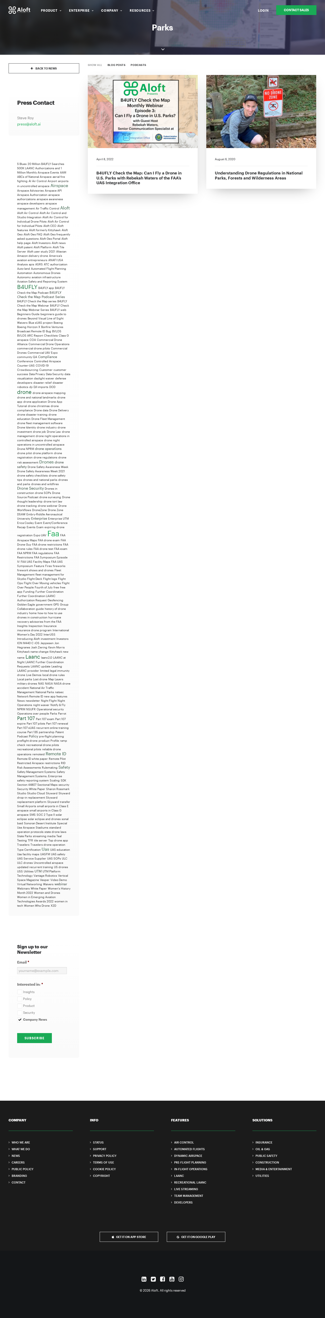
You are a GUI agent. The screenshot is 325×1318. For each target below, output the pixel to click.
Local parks (24, 679)
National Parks (44, 692)
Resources (140, 10)
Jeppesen (47, 643)
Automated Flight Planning (48, 268)
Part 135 (32, 732)
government (44, 604)
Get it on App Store (131, 1236)
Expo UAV (40, 535)
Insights (22, 625)
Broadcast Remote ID (31, 331)
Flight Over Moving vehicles (42, 583)
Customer (46, 369)
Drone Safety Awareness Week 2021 (41, 471)
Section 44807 (26, 784)
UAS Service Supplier (31, 858)
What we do (21, 1149)
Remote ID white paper (32, 758)
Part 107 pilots (36, 723)
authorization (58, 264)
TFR (30, 840)
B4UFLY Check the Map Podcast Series (41, 294)
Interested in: (30, 984)
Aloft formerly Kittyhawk (45, 230)
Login (263, 10)
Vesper (44, 879)
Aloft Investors (41, 242)
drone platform (43, 453)
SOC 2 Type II (46, 814)
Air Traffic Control (47, 208)
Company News (35, 1019)
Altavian (61, 251)
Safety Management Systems (36, 771)
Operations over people (33, 713)
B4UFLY (27, 286)
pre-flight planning (51, 736)
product (44, 740)
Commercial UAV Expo (43, 352)
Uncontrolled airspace (48, 862)
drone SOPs (43, 492)
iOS (36, 643)
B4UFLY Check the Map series (36, 301)
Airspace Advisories (30, 190)
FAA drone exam (49, 540)
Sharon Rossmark (57, 789)
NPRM (21, 709)
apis (31, 264)
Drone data (41, 410)
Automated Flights (189, 1149)
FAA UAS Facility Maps (35, 561)
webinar (60, 884)
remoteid (38, 754)
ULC (64, 858)
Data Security (55, 374)
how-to (42, 613)
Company (109, 10)
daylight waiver (44, 378)
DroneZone (39, 510)
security (64, 784)
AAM (63, 172)
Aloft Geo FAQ (33, 234)
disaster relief (42, 382)
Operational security (50, 709)
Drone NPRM (25, 448)
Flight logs (50, 578)
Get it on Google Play (198, 1236)
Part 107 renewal (57, 723)
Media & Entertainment (274, 1169)
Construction (267, 1162)
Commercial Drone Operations (49, 344)
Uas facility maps (28, 854)
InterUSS (49, 634)
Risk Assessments (29, 767)
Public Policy (23, 1169)
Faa (53, 533)
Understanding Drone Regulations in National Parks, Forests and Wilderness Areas (259, 175)
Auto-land (23, 268)
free (56, 587)
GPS (56, 604)
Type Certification (29, 849)
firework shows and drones (35, 570)
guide (40, 608)
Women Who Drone (37, 905)
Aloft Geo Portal (50, 238)
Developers (183, 1202)
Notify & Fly (57, 704)
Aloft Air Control (28, 212)
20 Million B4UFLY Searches (46, 163)
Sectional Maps (47, 784)
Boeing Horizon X (28, 326)
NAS (41, 683)
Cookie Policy (104, 1169)
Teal (59, 836)
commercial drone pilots (33, 348)
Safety (64, 767)
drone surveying (50, 497)
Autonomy (24, 277)
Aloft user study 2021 (41, 251)
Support (99, 1149)
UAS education (60, 849)
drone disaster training (32, 414)
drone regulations (45, 457)
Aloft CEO (49, 225)
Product (49, 10)
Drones (46, 461)
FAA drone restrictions (47, 544)
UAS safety (58, 854)
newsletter (33, 700)
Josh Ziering (39, 647)
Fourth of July (44, 587)
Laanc (32, 656)
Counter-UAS (26, 365)
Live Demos (33, 674)
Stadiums (42, 827)
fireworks (59, 565)
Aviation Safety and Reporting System (42, 281)
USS (20, 871)
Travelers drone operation (47, 844)
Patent (59, 732)
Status (98, 1142)
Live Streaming (186, 1189)
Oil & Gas (263, 1149)
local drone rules (53, 674)
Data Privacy (37, 374)
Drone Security (30, 488)
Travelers (23, 844)
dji (31, 386)
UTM (38, 871)
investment (48, 638)
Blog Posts (117, 64)
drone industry (47, 427)
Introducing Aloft (28, 638)
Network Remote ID (30, 696)
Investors (62, 638)
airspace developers (30, 203)
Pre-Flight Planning (190, 1162)
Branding (19, 1175)
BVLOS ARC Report (30, 335)
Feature (39, 565)
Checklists (51, 335)
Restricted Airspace (30, 763)
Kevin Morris (56, 647)
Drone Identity (26, 427)
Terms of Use (103, 1162)
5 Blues (22, 163)
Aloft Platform (43, 247)
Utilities (29, 871)
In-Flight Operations (190, 1169)
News (21, 700)
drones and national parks (40, 479)
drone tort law (53, 501)
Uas (45, 849)
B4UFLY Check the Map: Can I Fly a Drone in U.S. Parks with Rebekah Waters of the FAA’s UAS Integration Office (139, 177)
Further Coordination (49, 591)
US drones (61, 867)
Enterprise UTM (58, 518)
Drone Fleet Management (48, 418)
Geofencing (55, 600)
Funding (28, 591)
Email (23, 962)
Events (31, 527)
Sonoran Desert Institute (40, 823)
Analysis (22, 264)
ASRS (39, 264)
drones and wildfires (45, 484)
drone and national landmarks (36, 397)
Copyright (101, 1175)
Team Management (188, 1195)
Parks (53, 713)
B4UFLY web (58, 309)
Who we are (21, 1142)
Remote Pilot (57, 758)
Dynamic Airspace (188, 1155)
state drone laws (55, 831)
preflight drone (27, 740)
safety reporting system (33, 780)
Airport (52, 181)
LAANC (179, 1175)
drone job (39, 431)
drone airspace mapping (49, 392)
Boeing (58, 322)
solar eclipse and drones (44, 819)
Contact (18, 1182)
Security (29, 1013)
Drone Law (54, 431)
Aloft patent (25, 247)
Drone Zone (55, 510)
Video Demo (58, 879)
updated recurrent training (35, 867)
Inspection (36, 625)
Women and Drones (47, 892)
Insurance (50, 625)
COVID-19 (42, 365)
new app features (55, 696)
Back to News (46, 68)
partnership (46, 732)
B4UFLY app (46, 287)
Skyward (52, 793)
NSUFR (31, 709)
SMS (33, 814)
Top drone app (58, 840)
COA (33, 339)
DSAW (21, 514)
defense (60, 378)
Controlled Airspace (47, 361)
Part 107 (26, 718)
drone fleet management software (40, 423)
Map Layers (55, 679)
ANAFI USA (55, 260)
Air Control (39, 181)
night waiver (41, 704)
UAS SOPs (54, 858)
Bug (48, 331)
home (33, 613)
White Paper (39, 888)
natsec (59, 692)
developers (24, 382)
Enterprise (79, 10)
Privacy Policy (105, 1155)
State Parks (24, 836)
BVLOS (56, 331)
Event (38, 522)
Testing (22, 840)
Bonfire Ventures (52, 326)
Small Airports (26, 806)
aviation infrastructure (46, 277)
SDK (63, 780)
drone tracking (27, 505)
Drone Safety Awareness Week (48, 466)
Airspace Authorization (32, 194)
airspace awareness (50, 199)
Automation (24, 272)
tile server (40, 840)
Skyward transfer (58, 801)
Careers (18, 1162)
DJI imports (41, 386)
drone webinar (48, 505)
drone (24, 392)
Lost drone (40, 679)
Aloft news (59, 242)
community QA (27, 356)
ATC (46, 264)
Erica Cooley (25, 522)
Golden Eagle (26, 604)
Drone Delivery (59, 410)
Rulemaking (50, 767)
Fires (48, 565)
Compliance (47, 357)
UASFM (45, 854)
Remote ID (56, 753)
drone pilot (24, 453)
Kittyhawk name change (33, 651)
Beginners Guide (28, 314)
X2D (53, 905)
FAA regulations (42, 553)
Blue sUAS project (41, 322)
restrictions (52, 763)
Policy (33, 736)
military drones (27, 683)
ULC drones (25, 862)
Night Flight (49, 700)
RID (63, 763)
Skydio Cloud (36, 793)
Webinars (23, 888)
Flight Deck (34, 578)
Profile (54, 740)
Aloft (65, 207)
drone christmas (39, 406)
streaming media (44, 836)
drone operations (48, 449)
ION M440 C (25, 643)
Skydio (21, 793)
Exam (40, 527)
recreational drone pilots (42, 744)
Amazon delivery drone (32, 255)
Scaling (55, 780)
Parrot (62, 713)
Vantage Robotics (45, 875)
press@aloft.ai (29, 124)
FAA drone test (43, 548)
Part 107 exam (45, 719)
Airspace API (53, 190)
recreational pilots (29, 749)
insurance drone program (34, 630)
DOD (52, 386)
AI (30, 181)
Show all (95, 64)
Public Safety (266, 1155)
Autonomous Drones (46, 272)
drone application (35, 401)
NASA (49, 683)
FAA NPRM (24, 553)
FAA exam (60, 548)
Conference (25, 361)
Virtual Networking (29, 884)
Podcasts (138, 64)
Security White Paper (31, 789)
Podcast (22, 736)
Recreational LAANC (190, 1182)
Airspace (59, 185)
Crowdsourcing (27, 369)
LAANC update (40, 666)
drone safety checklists (32, 475)
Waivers (48, 884)
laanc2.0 (46, 657)
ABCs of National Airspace (34, 176)
